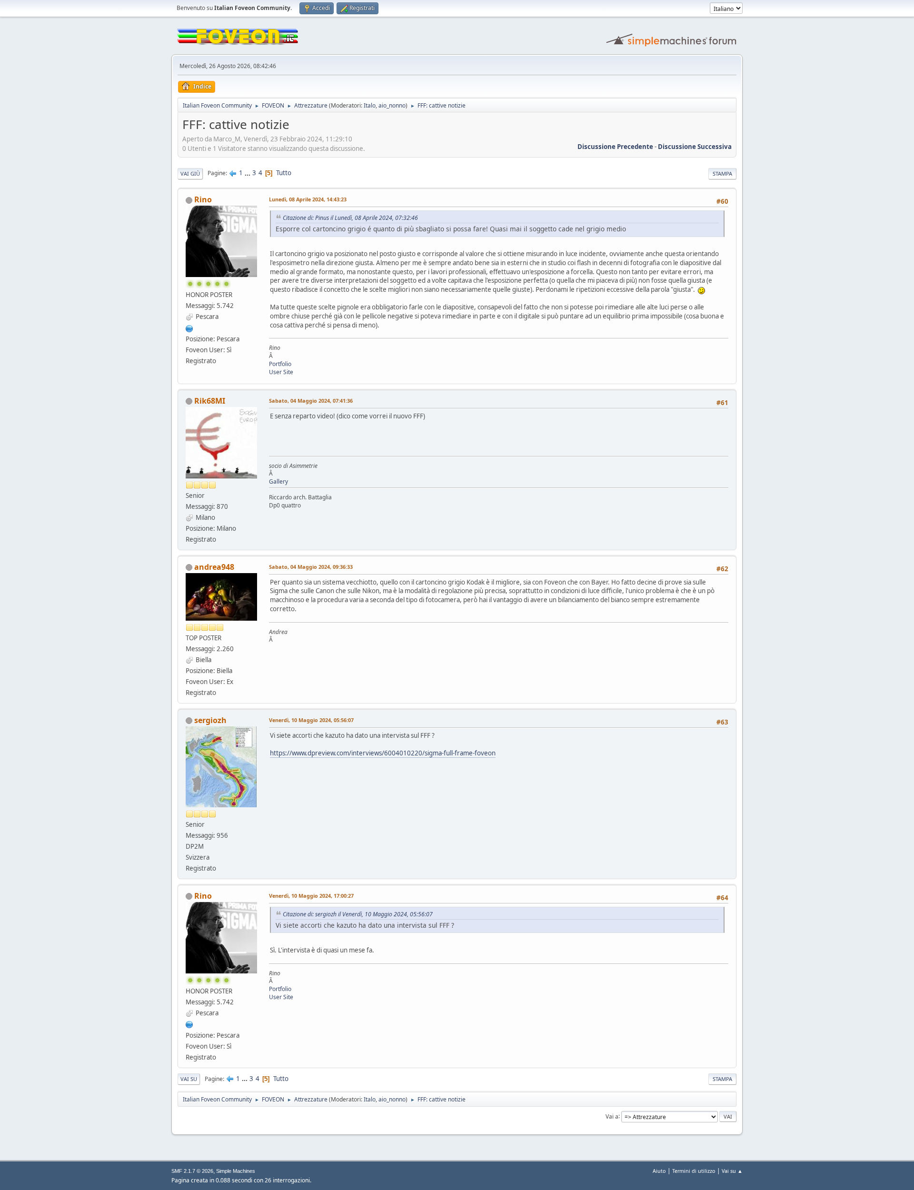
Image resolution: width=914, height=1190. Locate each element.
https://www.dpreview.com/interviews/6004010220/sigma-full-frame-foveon (383, 753)
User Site (281, 372)
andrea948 (214, 567)
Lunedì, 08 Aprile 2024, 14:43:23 (308, 199)
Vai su (188, 1078)
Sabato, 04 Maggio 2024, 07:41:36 (311, 400)
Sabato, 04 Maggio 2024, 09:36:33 (311, 566)
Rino (203, 199)
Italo (370, 105)
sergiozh (210, 720)
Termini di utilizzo (693, 1170)
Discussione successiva (695, 146)
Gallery (278, 481)
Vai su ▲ (732, 1170)
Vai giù (190, 173)
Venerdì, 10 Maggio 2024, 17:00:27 (311, 895)
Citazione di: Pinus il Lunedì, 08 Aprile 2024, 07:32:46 (350, 218)
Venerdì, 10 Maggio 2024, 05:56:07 (311, 720)
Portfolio (280, 364)
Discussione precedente (615, 146)
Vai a (612, 1116)
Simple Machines (235, 1171)
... (248, 173)
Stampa (722, 173)
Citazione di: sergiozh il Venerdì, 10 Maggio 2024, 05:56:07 (358, 914)
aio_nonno (392, 105)
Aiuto (659, 1170)
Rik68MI (209, 401)
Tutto (283, 173)
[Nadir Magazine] (189, 327)
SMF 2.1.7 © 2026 (192, 1171)
